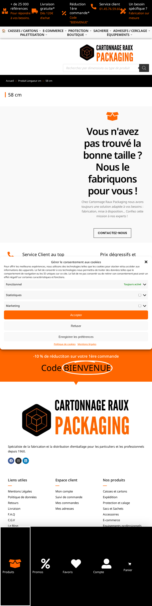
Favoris (68, 572)
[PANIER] (130, 564)
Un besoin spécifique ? (138, 6)
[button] (146, 262)
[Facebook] (11, 461)
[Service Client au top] (11, 255)
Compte (98, 572)
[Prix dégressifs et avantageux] (85, 255)
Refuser (76, 325)
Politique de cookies (65, 344)
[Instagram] (18, 461)
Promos (37, 572)
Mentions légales (87, 344)
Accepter (76, 314)
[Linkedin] (26, 461)
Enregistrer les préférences (76, 336)
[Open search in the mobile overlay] (106, 68)
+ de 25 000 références (19, 6)
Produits (8, 572)
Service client (109, 4)
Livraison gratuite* (47, 6)
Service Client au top (43, 254)
